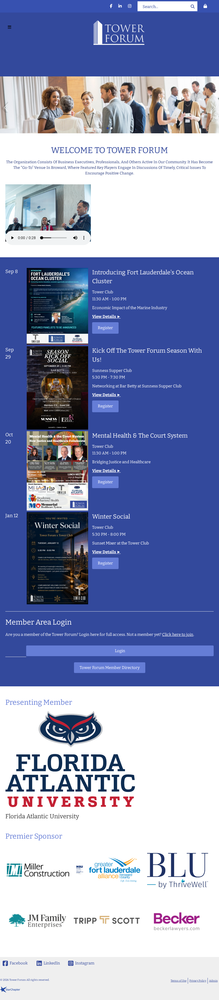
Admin (213, 980)
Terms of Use (178, 980)
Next (215, 106)
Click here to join (177, 634)
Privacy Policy (197, 980)
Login (120, 650)
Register (105, 327)
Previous (4, 106)
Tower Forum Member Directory (110, 667)
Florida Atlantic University (42, 816)
